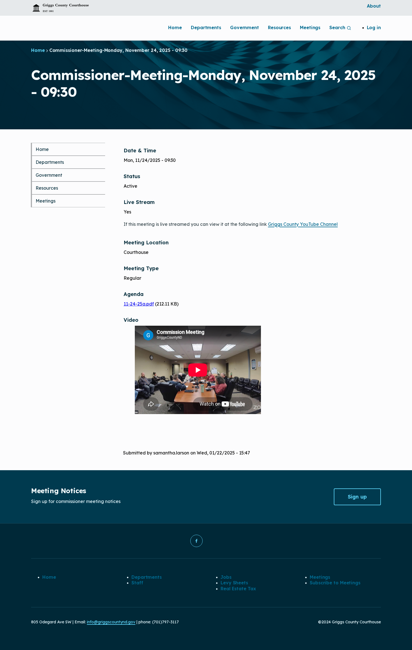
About (374, 6)
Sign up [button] (357, 496)
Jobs (226, 577)
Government (244, 27)
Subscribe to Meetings (335, 582)
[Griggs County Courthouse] (87, 7)
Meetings (310, 27)
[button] (196, 541)
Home (175, 27)
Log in (374, 27)
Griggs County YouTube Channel (303, 224)
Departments (206, 27)
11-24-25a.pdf (139, 304)
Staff (137, 582)
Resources (279, 27)
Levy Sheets (234, 582)
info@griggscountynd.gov (111, 621)
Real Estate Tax (238, 588)
